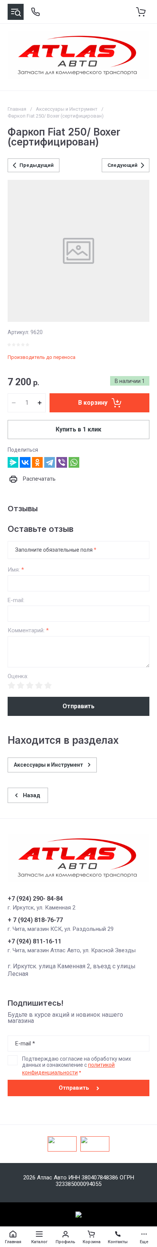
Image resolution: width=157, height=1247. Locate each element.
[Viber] (61, 462)
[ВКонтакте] (25, 462)
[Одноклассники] (37, 462)
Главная (17, 109)
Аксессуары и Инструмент (67, 109)
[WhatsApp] (74, 462)
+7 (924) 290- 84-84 (35, 899)
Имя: (16, 570)
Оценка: (18, 676)
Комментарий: (28, 630)
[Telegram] (49, 462)
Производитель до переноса (41, 357)
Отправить (78, 706)
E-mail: (16, 600)
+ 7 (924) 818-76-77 (35, 920)
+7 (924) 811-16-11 (34, 941)
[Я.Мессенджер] (13, 462)
